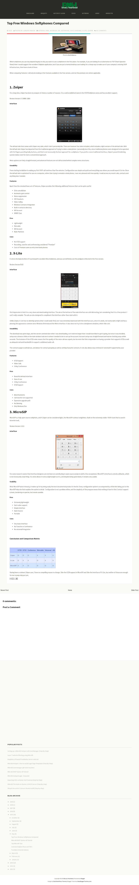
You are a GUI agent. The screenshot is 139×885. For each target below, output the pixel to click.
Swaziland (30, 13)
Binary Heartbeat (68, 878)
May (13, 834)
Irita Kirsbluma (72, 55)
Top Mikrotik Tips (16, 843)
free (47, 30)
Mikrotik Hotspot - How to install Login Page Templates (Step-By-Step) (30, 763)
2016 (11, 811)
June (13, 831)
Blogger (83, 878)
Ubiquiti (44, 13)
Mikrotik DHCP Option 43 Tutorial (18, 772)
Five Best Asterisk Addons (20, 850)
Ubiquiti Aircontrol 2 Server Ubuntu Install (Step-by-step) (26, 788)
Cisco (73, 13)
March (14, 853)
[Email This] (11, 579)
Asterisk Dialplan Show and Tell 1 (21, 847)
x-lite (84, 30)
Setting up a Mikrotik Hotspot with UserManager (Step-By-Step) (28, 751)
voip (72, 30)
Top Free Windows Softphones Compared (38, 23)
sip (59, 30)
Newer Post (5, 590)
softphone (65, 30)
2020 (11, 802)
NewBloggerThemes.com (84, 881)
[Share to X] (15, 579)
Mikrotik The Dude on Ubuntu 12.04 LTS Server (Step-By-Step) (27, 784)
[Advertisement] (39, 667)
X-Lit (16, 253)
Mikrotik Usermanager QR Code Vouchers (21, 768)
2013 (11, 866)
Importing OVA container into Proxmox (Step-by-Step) (25, 780)
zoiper (90, 30)
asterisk (41, 30)
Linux (97, 13)
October (14, 818)
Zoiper (18, 87)
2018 (11, 805)
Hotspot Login (59, 13)
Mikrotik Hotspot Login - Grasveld (18, 776)
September (15, 821)
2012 (11, 869)
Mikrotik (109, 13)
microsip (53, 30)
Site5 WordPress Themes (60, 881)
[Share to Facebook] (17, 579)
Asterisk (85, 13)
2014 (11, 863)
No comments (101, 30)
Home (70, 590)
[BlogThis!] (13, 579)
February (15, 856)
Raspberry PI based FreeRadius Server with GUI (23, 759)
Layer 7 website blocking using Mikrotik (20, 755)
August (14, 824)
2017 (11, 808)
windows (78, 30)
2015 (11, 815)
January (14, 860)
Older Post (134, 590)
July (13, 827)
